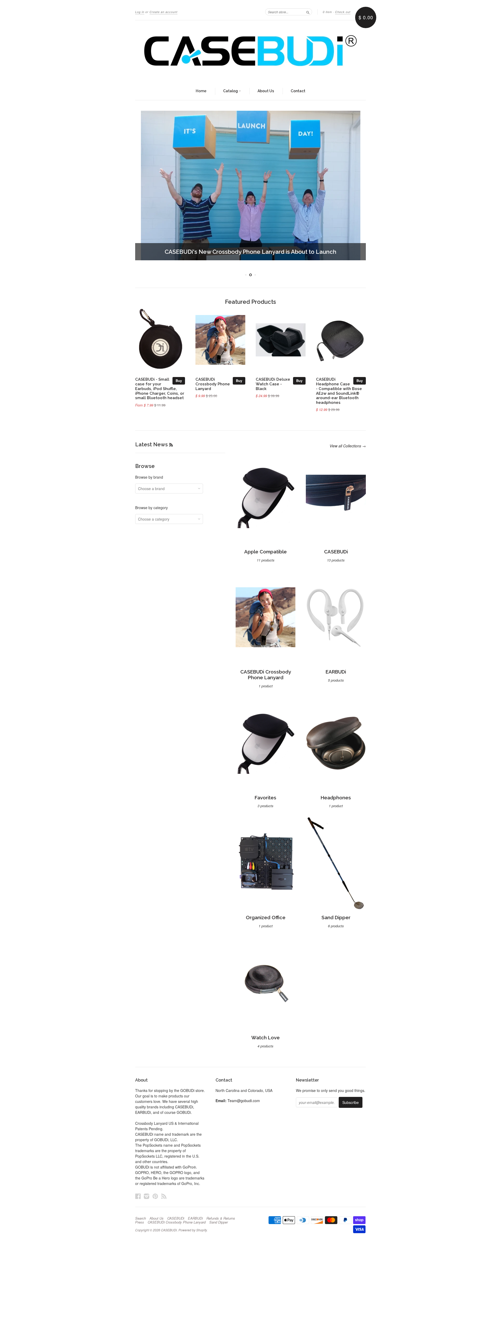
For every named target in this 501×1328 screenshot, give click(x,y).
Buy (179, 374)
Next (355, 185)
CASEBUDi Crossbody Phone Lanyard (212, 377)
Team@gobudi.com (244, 1094)
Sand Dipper (335, 911)
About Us (266, 91)
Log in (139, 12)
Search (140, 1212)
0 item (327, 12)
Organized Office (265, 911)
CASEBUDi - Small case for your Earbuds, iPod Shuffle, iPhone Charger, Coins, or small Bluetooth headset (159, 382)
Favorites (265, 791)
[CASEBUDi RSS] (164, 1190)
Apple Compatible (265, 545)
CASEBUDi (336, 545)
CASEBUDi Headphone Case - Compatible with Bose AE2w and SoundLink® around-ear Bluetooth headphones (339, 384)
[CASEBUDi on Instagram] (147, 1190)
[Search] (307, 11)
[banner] (250, 51)
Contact (298, 91)
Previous (146, 185)
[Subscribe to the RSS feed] (171, 438)
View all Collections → (348, 439)
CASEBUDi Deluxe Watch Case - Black (273, 377)
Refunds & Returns (220, 1212)
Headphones (336, 791)
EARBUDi (336, 665)
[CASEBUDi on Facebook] (138, 1190)
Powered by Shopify (192, 1223)
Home (201, 91)
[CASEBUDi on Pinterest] (155, 1190)
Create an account (163, 12)
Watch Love (265, 1031)
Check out (342, 12)
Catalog (231, 91)
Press (139, 1216)
